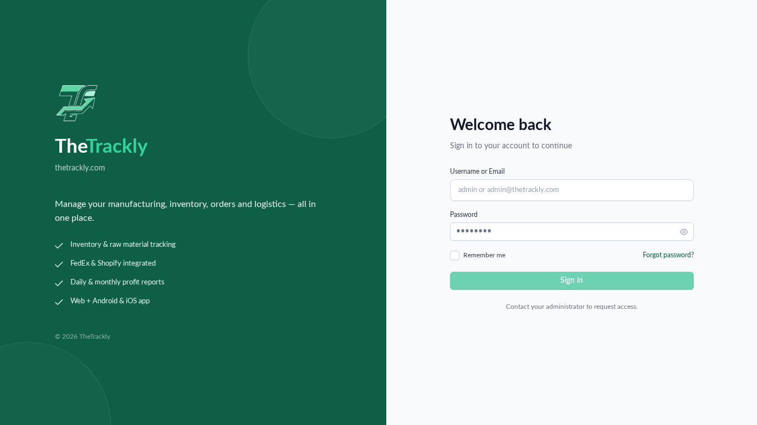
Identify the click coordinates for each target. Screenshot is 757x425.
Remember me (484, 255)
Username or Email (477, 171)
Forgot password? (668, 255)
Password (464, 214)
